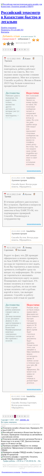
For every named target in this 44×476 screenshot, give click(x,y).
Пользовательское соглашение (11, 472)
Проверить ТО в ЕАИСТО (12, 30)
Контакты (5, 32)
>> (28, 49)
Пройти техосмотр (8, 28)
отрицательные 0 (9, 39)
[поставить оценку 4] (8, 43)
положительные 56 (28, 36)
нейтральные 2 (24, 39)
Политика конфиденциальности (32, 472)
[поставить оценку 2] (37, 39)
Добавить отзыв (11, 36)
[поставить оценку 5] (12, 43)
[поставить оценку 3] (4, 43)
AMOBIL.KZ (24, 420)
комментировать (34, 171)
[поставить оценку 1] (34, 39)
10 (24, 49)
